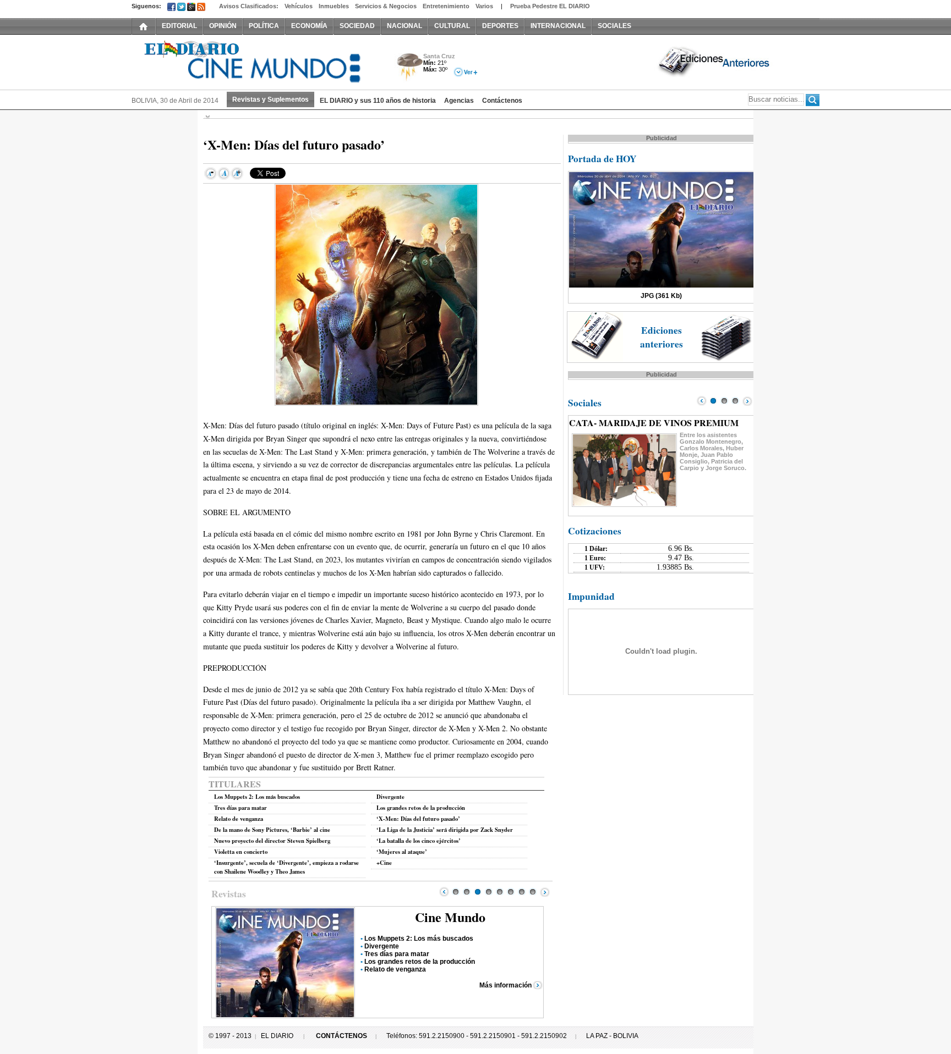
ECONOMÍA (309, 26)
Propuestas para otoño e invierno (416, 938)
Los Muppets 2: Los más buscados (257, 796)
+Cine (384, 862)
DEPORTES (500, 26)
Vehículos (299, 6)
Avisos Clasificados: (248, 6)
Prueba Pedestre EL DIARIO (550, 6)
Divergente (390, 796)
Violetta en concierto (240, 851)
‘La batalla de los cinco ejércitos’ (418, 840)
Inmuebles (334, 6)
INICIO (143, 26)
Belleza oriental (388, 969)
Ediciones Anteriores (714, 61)
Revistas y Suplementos (270, 99)
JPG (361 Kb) (661, 296)
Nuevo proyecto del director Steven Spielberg (272, 840)
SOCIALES (614, 26)
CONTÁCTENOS (341, 1036)
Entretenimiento (446, 6)
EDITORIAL (179, 26)
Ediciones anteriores (661, 337)
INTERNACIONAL (558, 26)
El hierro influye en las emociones (417, 946)
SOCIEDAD (357, 26)
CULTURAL (452, 26)
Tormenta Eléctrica (408, 68)
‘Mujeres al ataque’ (401, 851)
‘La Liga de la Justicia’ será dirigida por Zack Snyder (444, 829)
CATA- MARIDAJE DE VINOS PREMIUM (654, 422)
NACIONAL (404, 26)
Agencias (459, 100)
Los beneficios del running (405, 961)
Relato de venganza (238, 818)
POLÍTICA (264, 26)
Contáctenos (502, 100)
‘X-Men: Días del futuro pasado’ (418, 818)
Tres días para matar (240, 807)
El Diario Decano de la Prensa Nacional (255, 61)
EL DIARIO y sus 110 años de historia (378, 100)
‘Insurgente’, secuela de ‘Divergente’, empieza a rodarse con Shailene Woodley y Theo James (286, 867)
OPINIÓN (223, 26)
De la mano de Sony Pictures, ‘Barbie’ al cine (272, 829)
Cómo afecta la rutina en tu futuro (416, 954)
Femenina (450, 916)
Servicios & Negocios (386, 6)
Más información (505, 985)
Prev (444, 892)
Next (545, 892)
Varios (484, 6)
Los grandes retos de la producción (420, 807)
